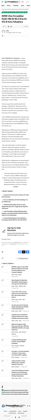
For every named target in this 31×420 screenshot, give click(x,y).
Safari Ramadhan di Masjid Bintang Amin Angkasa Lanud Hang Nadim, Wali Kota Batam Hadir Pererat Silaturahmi (15, 213)
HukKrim (21, 286)
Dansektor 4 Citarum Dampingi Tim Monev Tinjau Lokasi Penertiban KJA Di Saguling (20, 353)
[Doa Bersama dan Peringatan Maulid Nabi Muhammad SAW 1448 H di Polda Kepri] (6, 307)
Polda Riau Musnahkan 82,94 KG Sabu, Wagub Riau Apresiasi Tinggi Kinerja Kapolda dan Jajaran (15, 206)
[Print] (11, 26)
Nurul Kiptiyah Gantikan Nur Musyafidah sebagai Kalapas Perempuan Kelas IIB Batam (19, 282)
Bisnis (20, 299)
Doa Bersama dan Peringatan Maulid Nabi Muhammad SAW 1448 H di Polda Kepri (20, 306)
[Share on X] (8, 26)
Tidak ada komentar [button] (23, 258)
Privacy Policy (13, 243)
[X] (30, 406)
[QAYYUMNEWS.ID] (11, 2)
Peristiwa (14, 334)
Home (3, 9)
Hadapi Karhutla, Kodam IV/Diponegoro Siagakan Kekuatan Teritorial (18, 362)
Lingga (19, 274)
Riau (25, 12)
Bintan (16, 332)
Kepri (16, 274)
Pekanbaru (19, 12)
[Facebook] (27, 406)
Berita (4, 12)
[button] (3, 2)
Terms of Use (16, 242)
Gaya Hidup (11, 12)
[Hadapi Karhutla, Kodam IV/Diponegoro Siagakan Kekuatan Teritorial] (6, 363)
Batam (13, 286)
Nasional (24, 332)
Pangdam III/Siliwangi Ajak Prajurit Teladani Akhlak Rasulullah (19, 341)
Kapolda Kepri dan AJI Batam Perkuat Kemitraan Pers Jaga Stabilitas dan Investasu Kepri (20, 316)
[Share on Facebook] (6, 26)
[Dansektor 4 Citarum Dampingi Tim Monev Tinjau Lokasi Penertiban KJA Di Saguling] (6, 353)
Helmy (7, 30)
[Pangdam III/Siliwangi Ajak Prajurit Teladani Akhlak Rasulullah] (6, 342)
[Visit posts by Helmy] (3, 31)
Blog (5, 9)
